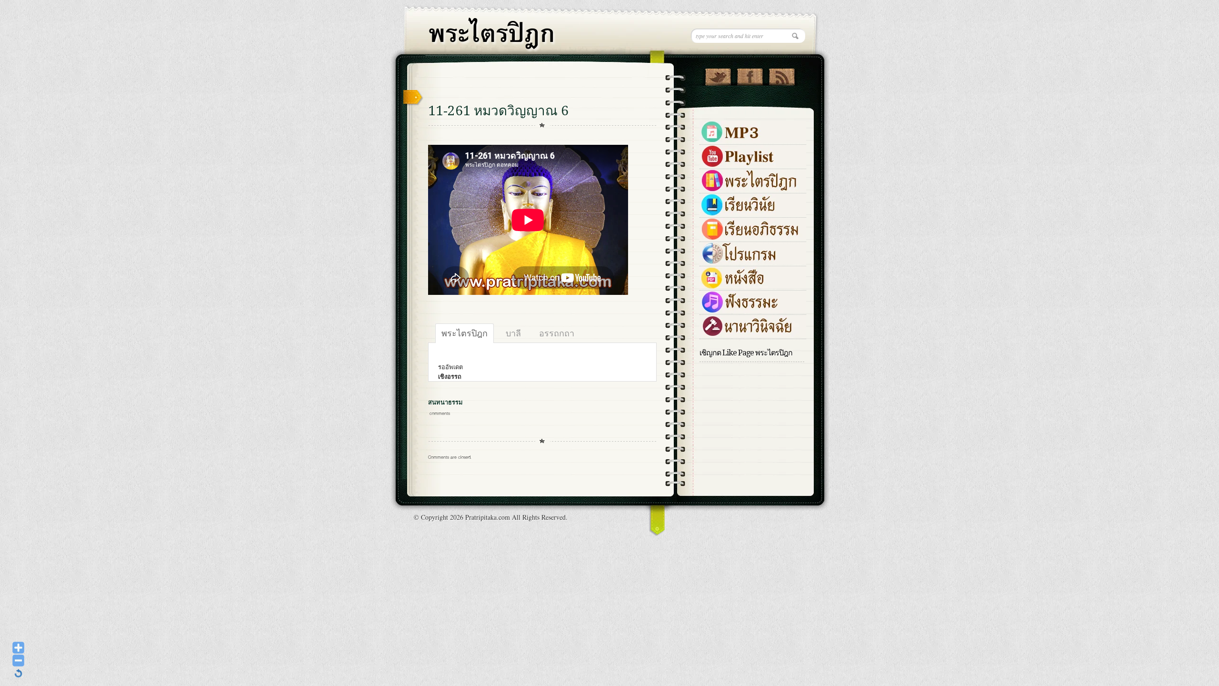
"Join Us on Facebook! (750, 75)
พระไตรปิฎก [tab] (464, 333)
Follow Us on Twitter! (718, 75)
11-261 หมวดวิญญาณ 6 (498, 111)
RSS (782, 75)
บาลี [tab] (513, 333)
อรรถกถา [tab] (556, 333)
